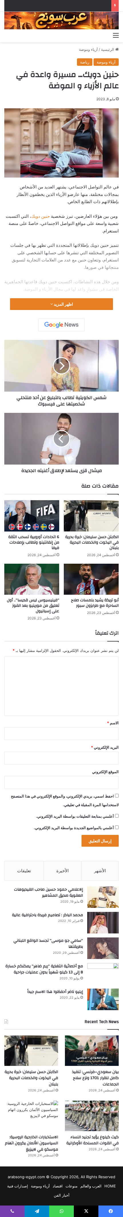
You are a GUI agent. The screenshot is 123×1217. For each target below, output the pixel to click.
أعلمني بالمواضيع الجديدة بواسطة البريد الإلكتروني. (74, 827)
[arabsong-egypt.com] (61, 20)
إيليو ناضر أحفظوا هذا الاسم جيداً (55, 991)
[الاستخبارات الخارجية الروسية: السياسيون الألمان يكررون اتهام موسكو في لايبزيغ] (31, 1116)
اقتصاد (58, 1186)
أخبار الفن (62, 1195)
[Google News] (61, 325)
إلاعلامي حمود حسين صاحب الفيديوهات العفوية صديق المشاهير (48, 893)
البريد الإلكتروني (105, 747)
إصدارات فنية (17, 1186)
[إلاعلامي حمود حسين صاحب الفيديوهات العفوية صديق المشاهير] (103, 897)
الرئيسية (108, 49)
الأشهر (100, 870)
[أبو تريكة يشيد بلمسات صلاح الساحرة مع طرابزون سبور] (91, 579)
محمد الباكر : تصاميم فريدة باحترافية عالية (47, 915)
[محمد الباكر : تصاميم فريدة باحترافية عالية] (103, 922)
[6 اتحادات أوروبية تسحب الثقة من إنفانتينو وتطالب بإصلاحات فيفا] (31, 515)
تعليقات (24, 870)
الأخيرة (62, 870)
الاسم (113, 723)
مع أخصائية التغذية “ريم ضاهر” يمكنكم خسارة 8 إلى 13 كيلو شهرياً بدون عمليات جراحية (44, 969)
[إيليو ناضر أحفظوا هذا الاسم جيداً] (103, 999)
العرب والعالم (91, 1186)
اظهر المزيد (63, 304)
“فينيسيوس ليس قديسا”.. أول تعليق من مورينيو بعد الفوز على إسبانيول (33, 605)
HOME (110, 1186)
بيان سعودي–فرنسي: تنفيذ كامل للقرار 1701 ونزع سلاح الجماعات (95, 1078)
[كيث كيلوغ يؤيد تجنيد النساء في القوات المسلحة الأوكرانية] (92, 1116)
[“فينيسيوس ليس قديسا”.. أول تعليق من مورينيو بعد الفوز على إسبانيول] (31, 579)
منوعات (72, 1186)
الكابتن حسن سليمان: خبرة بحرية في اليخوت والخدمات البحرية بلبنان (92, 542)
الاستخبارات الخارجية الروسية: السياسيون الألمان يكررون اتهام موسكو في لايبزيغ (31, 1143)
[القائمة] (116, 35)
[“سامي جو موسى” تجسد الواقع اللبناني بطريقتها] (103, 948)
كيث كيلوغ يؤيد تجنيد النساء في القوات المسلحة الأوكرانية (92, 1140)
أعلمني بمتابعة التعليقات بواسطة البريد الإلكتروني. (75, 816)
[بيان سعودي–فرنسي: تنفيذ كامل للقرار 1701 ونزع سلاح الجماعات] (92, 1050)
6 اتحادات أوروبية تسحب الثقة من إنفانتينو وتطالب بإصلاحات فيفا (33, 542)
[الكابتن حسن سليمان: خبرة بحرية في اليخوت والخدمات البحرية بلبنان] (91, 515)
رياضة (84, 62)
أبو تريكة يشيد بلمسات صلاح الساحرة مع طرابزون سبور (95, 602)
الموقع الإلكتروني (105, 771)
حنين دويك (40, 216)
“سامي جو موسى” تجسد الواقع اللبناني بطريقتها (48, 944)
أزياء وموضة (88, 49)
